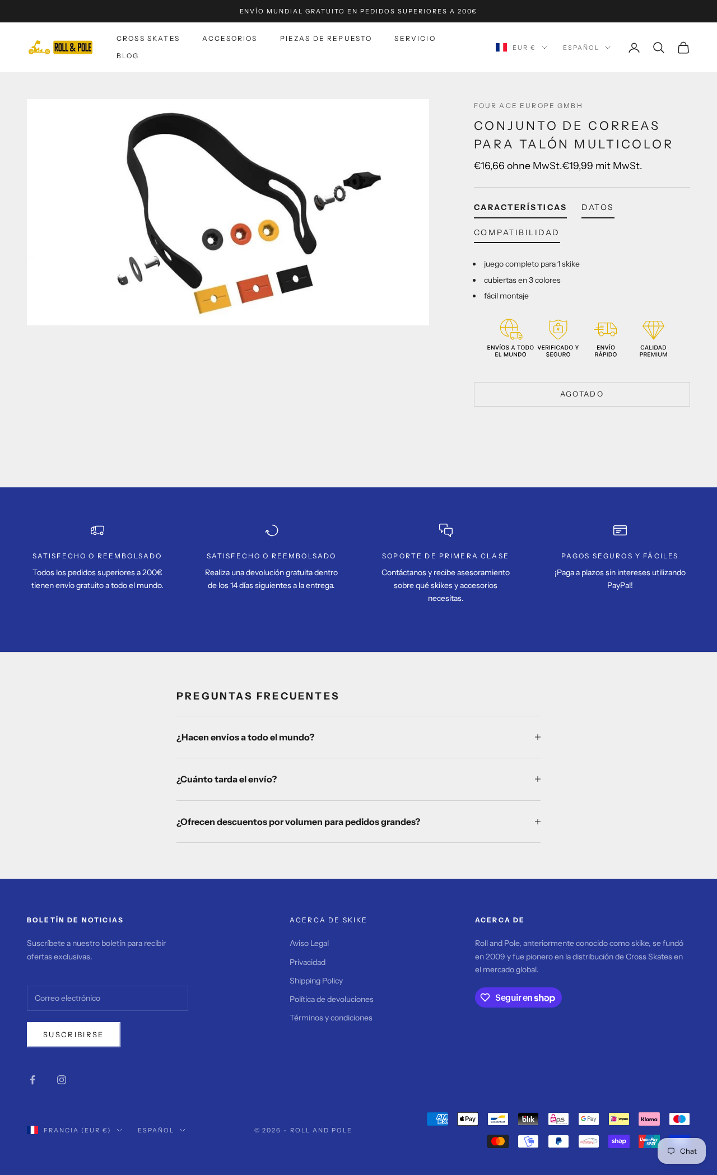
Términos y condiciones (331, 1018)
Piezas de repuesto (326, 38)
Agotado (582, 393)
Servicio (414, 38)
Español (581, 48)
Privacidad (307, 962)
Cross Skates (148, 38)
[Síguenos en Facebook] (32, 1079)
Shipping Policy (316, 981)
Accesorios (230, 38)
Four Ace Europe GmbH (528, 105)
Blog (128, 56)
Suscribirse (73, 1034)
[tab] (520, 209)
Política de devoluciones (332, 999)
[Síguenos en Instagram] (61, 1079)
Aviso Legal (309, 943)
